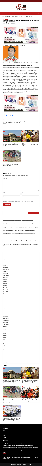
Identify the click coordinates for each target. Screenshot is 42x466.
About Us (21, 1)
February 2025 (6, 289)
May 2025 (5, 283)
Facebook (4, 432)
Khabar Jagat (6, 23)
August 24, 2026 (11, 166)
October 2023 (5, 322)
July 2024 (5, 303)
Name (4, 192)
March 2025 (5, 287)
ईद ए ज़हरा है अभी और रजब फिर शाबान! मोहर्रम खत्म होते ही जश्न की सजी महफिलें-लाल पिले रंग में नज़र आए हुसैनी (30, 144)
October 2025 (5, 273)
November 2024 (6, 295)
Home (18, 1)
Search (4, 209)
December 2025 (6, 269)
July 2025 (5, 279)
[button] (4, 13)
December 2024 (6, 293)
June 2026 (5, 257)
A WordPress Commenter (7, 244)
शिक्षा (4, 358)
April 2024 (5, 310)
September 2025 (6, 275)
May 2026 (5, 259)
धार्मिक (4, 345)
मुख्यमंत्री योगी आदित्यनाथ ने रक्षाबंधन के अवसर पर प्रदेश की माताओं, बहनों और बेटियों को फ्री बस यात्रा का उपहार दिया (19, 233)
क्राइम (4, 339)
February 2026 (6, 265)
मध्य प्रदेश (4, 351)
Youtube (25, 1)
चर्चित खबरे (4, 341)
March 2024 (5, 312)
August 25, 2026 (11, 382)
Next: (30, 120)
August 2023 (5, 326)
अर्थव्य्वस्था (4, 333)
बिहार (4, 349)
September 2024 (6, 299)
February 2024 (6, 314)
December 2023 (6, 318)
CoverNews (24, 464)
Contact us (30, 1)
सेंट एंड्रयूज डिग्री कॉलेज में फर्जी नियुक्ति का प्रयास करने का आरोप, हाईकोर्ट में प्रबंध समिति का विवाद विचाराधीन (11, 144)
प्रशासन (4, 347)
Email (23, 192)
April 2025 (5, 285)
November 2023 (6, 320)
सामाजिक (4, 360)
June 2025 (5, 281)
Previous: (12, 121)
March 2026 (5, 263)
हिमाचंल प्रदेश (5, 362)
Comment (5, 178)
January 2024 (5, 316)
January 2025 (5, 291)
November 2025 (6, 271)
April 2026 (5, 261)
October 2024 (5, 297)
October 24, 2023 (11, 23)
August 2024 (5, 301)
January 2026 (5, 267)
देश (3, 343)
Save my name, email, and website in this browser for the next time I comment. (18, 201)
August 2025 (5, 277)
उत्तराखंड (4, 337)
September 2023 (6, 324)
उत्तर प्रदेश (6, 19)
